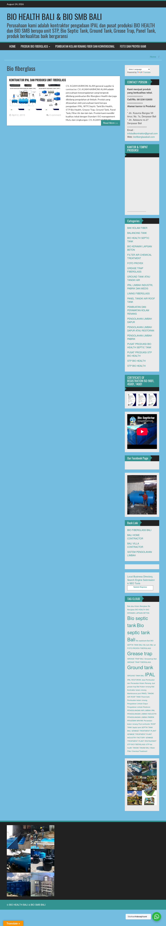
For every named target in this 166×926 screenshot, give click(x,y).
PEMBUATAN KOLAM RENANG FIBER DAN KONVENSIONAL (85, 46)
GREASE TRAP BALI (135, 659)
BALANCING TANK (137, 232)
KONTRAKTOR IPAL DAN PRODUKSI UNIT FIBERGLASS (37, 80)
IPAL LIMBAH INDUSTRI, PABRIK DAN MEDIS (140, 286)
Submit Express (140, 587)
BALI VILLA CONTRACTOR (135, 545)
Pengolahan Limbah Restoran (138, 707)
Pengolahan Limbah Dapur (137, 703)
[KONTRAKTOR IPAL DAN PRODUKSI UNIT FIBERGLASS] (35, 98)
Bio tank (146, 645)
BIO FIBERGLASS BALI (139, 530)
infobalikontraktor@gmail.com (142, 133)
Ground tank (140, 667)
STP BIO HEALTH (136, 360)
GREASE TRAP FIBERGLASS (135, 270)
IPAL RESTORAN (134, 680)
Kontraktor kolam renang (136, 690)
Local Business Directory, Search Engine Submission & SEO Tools (141, 580)
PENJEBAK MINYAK (135, 720)
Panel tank (145, 697)
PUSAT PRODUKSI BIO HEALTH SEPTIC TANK (139, 345)
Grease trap (139, 653)
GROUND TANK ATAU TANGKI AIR (138, 278)
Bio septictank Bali (143, 640)
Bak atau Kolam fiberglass (137, 606)
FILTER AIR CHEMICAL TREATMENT (139, 256)
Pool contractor (144, 724)
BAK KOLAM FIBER (137, 227)
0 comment (55, 115)
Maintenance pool (134, 693)
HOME (12, 46)
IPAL (150, 674)
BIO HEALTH (140, 609)
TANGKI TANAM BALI (141, 748)
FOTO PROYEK (135, 263)
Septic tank (136, 727)
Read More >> (110, 122)
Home (153, 56)
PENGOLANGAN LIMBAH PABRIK (140, 717)
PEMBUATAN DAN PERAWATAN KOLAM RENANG (138, 310)
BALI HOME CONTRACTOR (135, 536)
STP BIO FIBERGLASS (136, 744)
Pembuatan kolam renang (137, 700)
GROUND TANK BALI (135, 675)
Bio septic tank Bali (138, 632)
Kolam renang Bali (147, 686)
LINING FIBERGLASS (138, 293)
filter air (153, 645)
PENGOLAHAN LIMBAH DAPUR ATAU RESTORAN (140, 328)
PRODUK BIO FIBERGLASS (34, 46)
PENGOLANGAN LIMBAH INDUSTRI (141, 714)
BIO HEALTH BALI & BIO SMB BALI (54, 16)
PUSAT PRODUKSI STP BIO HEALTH (139, 354)
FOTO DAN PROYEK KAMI (133, 46)
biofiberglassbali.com (144, 136)
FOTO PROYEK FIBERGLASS (139, 648)
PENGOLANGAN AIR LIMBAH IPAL (141, 710)
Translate (147, 72)
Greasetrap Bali (150, 659)
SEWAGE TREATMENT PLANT (144, 731)
